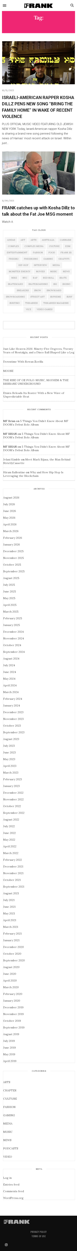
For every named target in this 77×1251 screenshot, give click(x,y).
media (56, 265)
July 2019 (9, 1041)
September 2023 (13, 732)
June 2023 (9, 752)
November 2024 (13, 638)
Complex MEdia (33, 246)
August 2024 (11, 658)
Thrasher (31, 303)
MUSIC (8, 1132)
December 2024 (13, 631)
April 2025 (10, 605)
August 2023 (11, 739)
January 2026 (11, 544)
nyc (25, 277)
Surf (69, 296)
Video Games (44, 309)
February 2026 (12, 538)
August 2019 (11, 1034)
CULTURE (10, 1098)
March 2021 (10, 927)
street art (37, 296)
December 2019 (13, 1007)
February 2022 (12, 860)
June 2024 (9, 672)
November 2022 (13, 799)
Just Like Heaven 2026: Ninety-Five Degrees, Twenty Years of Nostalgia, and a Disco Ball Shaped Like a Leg (38, 350)
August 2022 (11, 819)
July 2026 (9, 504)
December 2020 (13, 947)
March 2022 (10, 853)
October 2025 (12, 564)
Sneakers (23, 290)
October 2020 (12, 953)
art (23, 240)
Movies (40, 271)
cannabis (65, 240)
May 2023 (9, 759)
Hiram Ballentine (14, 472)
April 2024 (10, 685)
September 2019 (13, 1027)
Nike (14, 277)
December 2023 (13, 712)
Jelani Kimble (11, 459)
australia (48, 240)
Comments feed (13, 1191)
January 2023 (11, 786)
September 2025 (14, 571)
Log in (7, 1178)
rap (35, 277)
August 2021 (11, 893)
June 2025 (9, 591)
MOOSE (8, 371)
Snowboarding (15, 296)
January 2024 (11, 705)
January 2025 (11, 625)
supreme (55, 296)
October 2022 (12, 806)
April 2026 (10, 524)
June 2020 (9, 974)
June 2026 (9, 511)
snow (37, 290)
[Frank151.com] (38, 5)
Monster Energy (19, 271)
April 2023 (9, 766)
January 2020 (11, 1000)
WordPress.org (13, 1198)
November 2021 (13, 873)
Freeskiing (31, 258)
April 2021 (9, 920)
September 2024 (14, 652)
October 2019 (12, 1021)
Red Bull (48, 277)
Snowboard (54, 290)
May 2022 (9, 839)
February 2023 (12, 779)
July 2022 (9, 826)
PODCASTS (10, 1148)
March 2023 (10, 772)
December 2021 (13, 866)
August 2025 (11, 578)
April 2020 (10, 980)
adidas (11, 240)
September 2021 (13, 886)
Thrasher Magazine (56, 303)
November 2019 (13, 1014)
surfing (14, 303)
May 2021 (9, 913)
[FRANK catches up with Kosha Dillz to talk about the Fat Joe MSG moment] (38, 173)
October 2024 (12, 645)
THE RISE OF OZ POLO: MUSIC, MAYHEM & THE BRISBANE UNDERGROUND (36, 381)
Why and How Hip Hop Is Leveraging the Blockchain (33, 474)
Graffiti (63, 258)
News (66, 271)
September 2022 (13, 813)
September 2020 (14, 960)
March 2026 (11, 531)
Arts (33, 240)
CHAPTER (9, 1090)
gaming (48, 258)
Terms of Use (38, 1236)
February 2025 (12, 618)
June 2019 (9, 1047)
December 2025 (13, 551)
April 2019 (9, 1061)
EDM (67, 246)
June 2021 (9, 907)
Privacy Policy (38, 1231)
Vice (28, 309)
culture (54, 246)
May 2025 (9, 598)
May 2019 (9, 1054)
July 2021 (9, 900)
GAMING (9, 1115)
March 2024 (11, 692)
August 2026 (11, 497)
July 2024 (9, 665)
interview (40, 265)
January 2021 (11, 940)
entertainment (17, 252)
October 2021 (12, 880)
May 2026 (9, 517)
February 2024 (12, 699)
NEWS (7, 1140)
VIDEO (7, 1156)
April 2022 (9, 846)
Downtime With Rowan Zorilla (23, 361)
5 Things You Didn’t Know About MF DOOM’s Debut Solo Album (35, 422)
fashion (38, 252)
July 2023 (9, 746)
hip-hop (23, 265)
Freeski (13, 258)
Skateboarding (38, 284)
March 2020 (11, 987)
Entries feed (11, 1184)
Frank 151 (65, 252)
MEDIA (7, 1123)
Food (51, 252)
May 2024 (9, 678)
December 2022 (13, 792)
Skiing (66, 284)
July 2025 (9, 585)
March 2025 (11, 611)
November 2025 (13, 558)
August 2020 (11, 967)
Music (53, 271)
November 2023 (13, 719)
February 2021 (12, 933)
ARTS (6, 1082)
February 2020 (12, 994)
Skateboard (15, 284)
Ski (55, 284)
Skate (63, 277)
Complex (13, 246)
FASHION (9, 1107)
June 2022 (9, 833)
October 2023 (12, 725)
